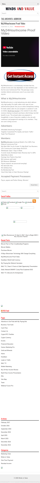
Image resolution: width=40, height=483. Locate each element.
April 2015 (4, 435)
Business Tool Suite (7, 325)
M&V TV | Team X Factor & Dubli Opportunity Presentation (19, 266)
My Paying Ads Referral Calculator (11, 263)
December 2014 (6, 442)
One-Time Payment (7, 460)
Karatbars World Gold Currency (10, 260)
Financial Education (7, 344)
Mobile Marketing (6, 366)
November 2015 (6, 432)
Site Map (4, 379)
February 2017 (5, 422)
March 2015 (4, 438)
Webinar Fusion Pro (7, 386)
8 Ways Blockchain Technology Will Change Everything (18, 253)
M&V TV (3, 363)
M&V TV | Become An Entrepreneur (12, 273)
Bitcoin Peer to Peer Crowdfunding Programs (15, 244)
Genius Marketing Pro (8, 347)
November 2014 (6, 445)
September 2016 (6, 429)
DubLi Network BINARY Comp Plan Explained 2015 (17, 269)
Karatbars (4, 357)
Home (3, 353)
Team (2, 382)
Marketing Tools (6, 454)
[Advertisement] (17, 289)
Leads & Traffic (6, 360)
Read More (34, 185)
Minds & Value (5, 457)
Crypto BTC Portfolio (7, 334)
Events (3, 341)
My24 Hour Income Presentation (11, 373)
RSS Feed (6, 310)
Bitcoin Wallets (5, 247)
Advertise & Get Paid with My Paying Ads (14, 321)
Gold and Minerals (6, 350)
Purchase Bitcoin (6, 250)
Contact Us (4, 331)
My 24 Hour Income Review (9, 369)
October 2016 (5, 425)
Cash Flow (4, 328)
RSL (2, 376)
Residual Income (20, 26)
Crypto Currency (6, 337)
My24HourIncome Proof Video (13, 23)
